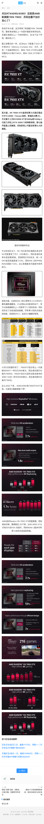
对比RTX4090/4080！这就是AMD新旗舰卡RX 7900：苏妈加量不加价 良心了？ (21, 17)
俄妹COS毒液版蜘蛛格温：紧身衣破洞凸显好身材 (33, 792)
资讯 (3, 8)
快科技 (12, 779)
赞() (22, 771)
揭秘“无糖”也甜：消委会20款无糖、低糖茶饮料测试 (11, 792)
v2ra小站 (22, 3)
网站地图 (30, 812)
